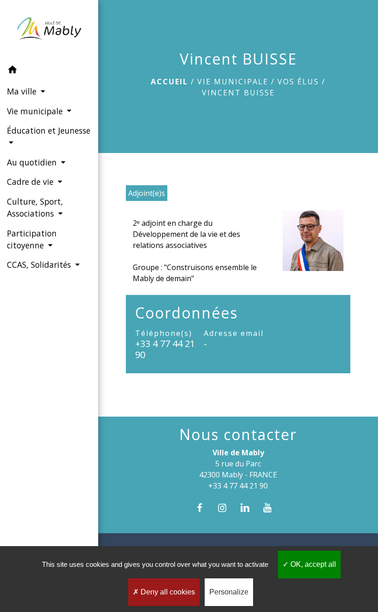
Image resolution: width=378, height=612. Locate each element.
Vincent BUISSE (238, 93)
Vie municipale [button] (36, 111)
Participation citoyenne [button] (32, 239)
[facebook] (204, 507)
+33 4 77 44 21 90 (165, 349)
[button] (49, 71)
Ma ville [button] (23, 91)
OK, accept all (312, 564)
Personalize (228, 592)
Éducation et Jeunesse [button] (48, 130)
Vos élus (298, 81)
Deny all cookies (167, 592)
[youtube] (272, 507)
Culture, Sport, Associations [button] (35, 207)
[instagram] (226, 507)
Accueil (169, 81)
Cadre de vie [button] (31, 181)
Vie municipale (232, 81)
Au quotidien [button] (33, 162)
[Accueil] (49, 30)
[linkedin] (249, 507)
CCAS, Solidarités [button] (40, 264)
